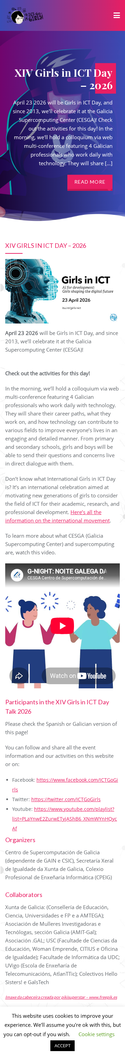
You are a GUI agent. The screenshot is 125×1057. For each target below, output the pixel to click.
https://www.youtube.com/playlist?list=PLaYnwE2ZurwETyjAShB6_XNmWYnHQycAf (64, 819)
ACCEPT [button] (62, 1045)
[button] (109, 189)
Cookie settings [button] (96, 1034)
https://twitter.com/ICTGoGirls (66, 799)
